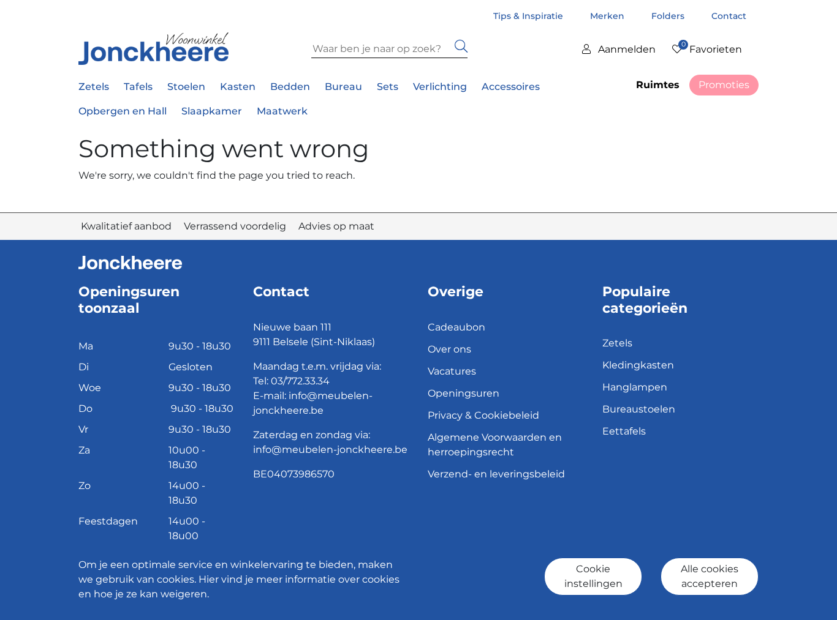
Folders (669, 15)
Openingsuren (463, 393)
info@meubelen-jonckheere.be (330, 449)
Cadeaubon (456, 327)
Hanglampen (634, 387)
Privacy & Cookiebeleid (483, 415)
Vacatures (452, 371)
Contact (728, 15)
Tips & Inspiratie (529, 15)
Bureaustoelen (638, 409)
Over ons (449, 349)
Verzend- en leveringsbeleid (496, 474)
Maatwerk (282, 111)
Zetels (617, 343)
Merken (608, 15)
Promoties (724, 85)
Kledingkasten (638, 365)
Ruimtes (658, 85)
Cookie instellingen (593, 576)
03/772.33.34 (300, 381)
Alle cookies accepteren (709, 576)
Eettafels (624, 431)
